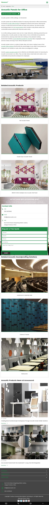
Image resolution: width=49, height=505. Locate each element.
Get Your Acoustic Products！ (10, 14)
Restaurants (24, 374)
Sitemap (20, 498)
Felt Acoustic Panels (24, 120)
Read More (4, 423)
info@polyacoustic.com (10, 488)
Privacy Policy (26, 498)
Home (4, 6)
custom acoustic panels (11, 52)
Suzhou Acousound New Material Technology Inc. (22, 496)
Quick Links (4, 477)
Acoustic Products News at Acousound (17, 380)
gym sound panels (18, 27)
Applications (8, 6)
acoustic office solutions (7, 46)
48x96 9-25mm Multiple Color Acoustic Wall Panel (24, 193)
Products (4, 471)
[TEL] (18, 503)
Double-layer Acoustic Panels (24, 157)
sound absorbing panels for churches (22, 39)
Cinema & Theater (24, 334)
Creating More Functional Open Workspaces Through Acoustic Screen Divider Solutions (24, 421)
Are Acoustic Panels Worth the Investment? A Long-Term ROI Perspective (20, 463)
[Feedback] (30, 503)
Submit (6, 253)
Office (13, 6)
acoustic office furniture (13, 23)
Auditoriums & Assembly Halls (24, 295)
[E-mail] (6, 503)
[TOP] (43, 503)
